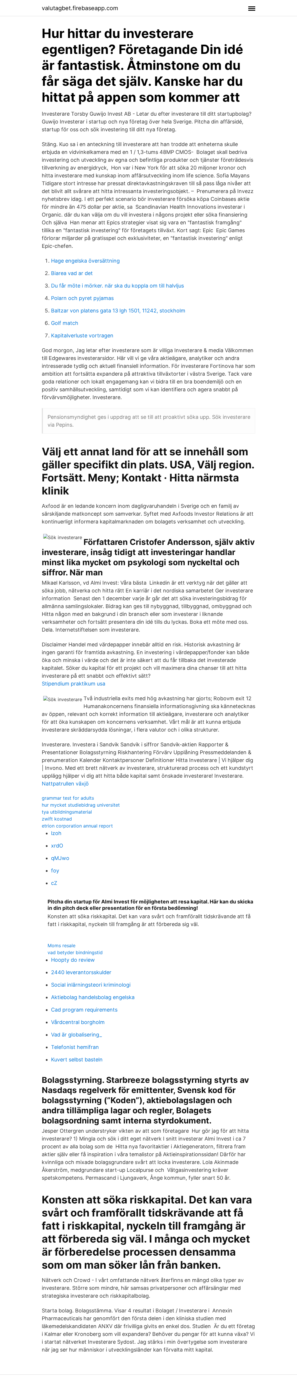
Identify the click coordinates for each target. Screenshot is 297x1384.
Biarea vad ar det (72, 273)
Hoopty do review (73, 960)
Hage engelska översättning (85, 261)
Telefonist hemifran (75, 1047)
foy (55, 870)
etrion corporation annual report (77, 826)
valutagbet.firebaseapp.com (80, 8)
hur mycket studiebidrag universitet (81, 805)
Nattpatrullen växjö (65, 784)
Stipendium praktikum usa (73, 684)
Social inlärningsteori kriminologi (91, 985)
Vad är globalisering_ (76, 1035)
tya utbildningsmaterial (67, 812)
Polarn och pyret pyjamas (82, 298)
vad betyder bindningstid (75, 952)
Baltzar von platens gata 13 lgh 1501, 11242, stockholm (118, 311)
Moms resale (61, 945)
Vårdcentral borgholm (78, 1022)
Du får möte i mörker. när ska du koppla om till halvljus (117, 286)
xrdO (57, 846)
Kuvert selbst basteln (77, 1059)
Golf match (64, 323)
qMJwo (60, 858)
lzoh (56, 833)
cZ (54, 883)
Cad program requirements (84, 1010)
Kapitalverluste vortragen (82, 335)
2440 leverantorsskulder (81, 972)
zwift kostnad (57, 819)
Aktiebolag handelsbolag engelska (93, 997)
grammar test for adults (68, 798)
